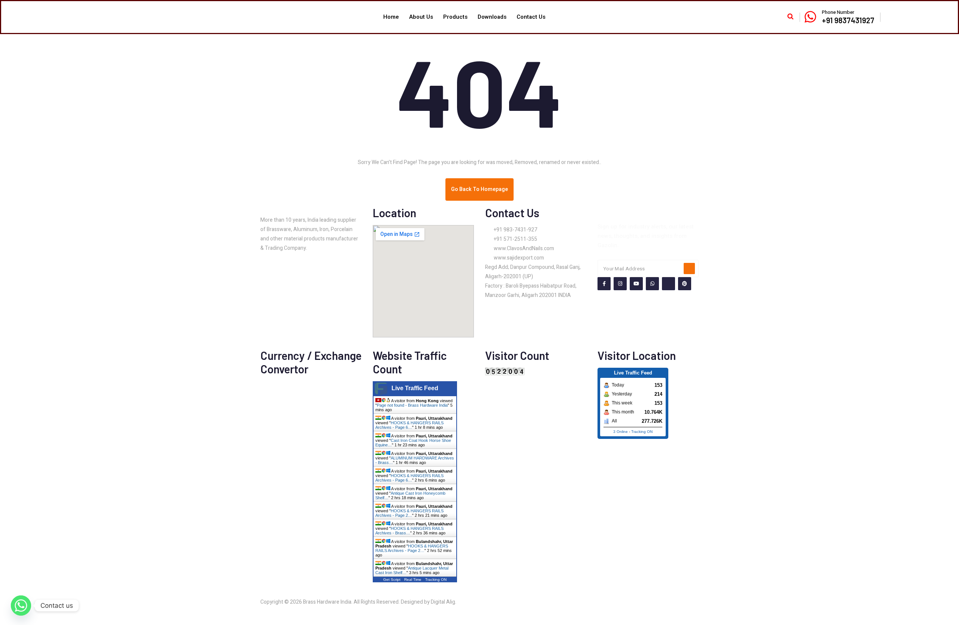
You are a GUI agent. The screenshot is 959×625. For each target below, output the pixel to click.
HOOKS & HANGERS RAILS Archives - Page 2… (409, 513)
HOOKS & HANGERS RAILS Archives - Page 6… (409, 425)
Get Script (391, 579)
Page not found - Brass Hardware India (412, 405)
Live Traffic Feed (414, 388)
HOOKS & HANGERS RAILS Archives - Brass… (409, 530)
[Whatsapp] (21, 605)
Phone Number (838, 12)
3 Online (620, 432)
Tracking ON (436, 579)
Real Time (412, 579)
